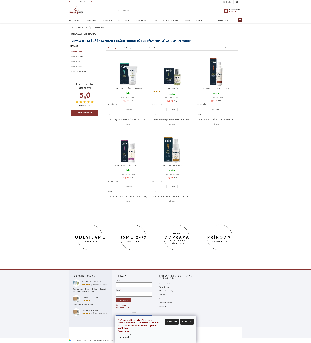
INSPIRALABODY (77, 52)
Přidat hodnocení (85, 112)
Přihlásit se (123, 300)
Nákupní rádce (164, 287)
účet (90, 2)
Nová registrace (122, 305)
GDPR (161, 299)
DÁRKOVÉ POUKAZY (78, 72)
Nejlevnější (128, 48)
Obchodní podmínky (166, 291)
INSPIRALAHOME (77, 67)
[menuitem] (74, 20)
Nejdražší (140, 48)
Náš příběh (162, 307)
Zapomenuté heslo (123, 308)
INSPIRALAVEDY (76, 62)
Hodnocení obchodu (166, 303)
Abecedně (169, 48)
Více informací (123, 331)
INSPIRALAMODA (77, 57)
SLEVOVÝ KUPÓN (164, 283)
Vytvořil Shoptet (76, 340)
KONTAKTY (163, 295)
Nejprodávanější (155, 48)
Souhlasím (187, 321)
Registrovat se (74, 2)
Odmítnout (172, 321)
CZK (237, 2)
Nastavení (124, 337)
